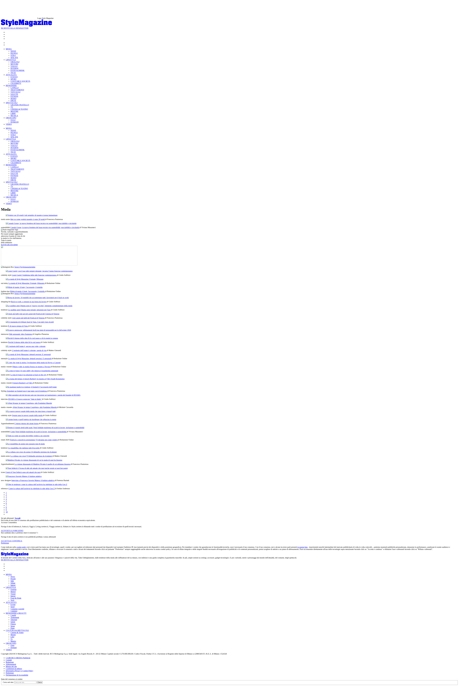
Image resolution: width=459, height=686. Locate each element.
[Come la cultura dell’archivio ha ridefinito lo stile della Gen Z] (36, 484)
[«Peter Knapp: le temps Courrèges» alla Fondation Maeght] (29, 403)
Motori (13, 592)
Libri (12, 637)
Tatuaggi (14, 620)
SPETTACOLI (11, 103)
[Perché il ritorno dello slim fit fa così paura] (32, 338)
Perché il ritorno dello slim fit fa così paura (24, 342)
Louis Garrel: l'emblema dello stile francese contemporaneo (34, 275)
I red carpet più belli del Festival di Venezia (28, 318)
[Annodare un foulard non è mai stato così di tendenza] (31, 387)
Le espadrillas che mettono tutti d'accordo (24, 448)
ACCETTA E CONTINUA (11, 541)
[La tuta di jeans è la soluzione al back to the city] (32, 371)
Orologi (13, 589)
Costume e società (17, 609)
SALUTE (14, 94)
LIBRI (13, 113)
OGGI (13, 120)
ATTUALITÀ (11, 75)
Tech (12, 600)
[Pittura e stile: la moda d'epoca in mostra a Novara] (33, 363)
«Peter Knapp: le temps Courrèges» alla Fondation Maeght (34, 407)
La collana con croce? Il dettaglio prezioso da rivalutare (31, 456)
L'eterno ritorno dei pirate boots (26, 424)
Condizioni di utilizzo (14, 669)
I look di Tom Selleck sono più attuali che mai (23, 472)
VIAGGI (14, 66)
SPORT (13, 79)
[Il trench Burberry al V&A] (35, 379)
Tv (12, 639)
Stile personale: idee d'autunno (21, 334)
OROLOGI (15, 62)
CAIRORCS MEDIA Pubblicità (18, 658)
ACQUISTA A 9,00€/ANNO (12, 531)
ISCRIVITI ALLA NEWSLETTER (14, 28)
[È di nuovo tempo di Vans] (30, 322)
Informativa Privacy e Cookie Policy (19, 671)
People (13, 579)
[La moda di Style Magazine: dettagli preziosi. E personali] (28, 354)
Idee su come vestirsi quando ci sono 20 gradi (27, 219)
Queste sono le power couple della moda (27, 415)
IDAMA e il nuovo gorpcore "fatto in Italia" (25, 399)
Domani (14, 648)
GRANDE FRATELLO (20, 105)
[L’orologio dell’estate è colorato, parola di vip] (25, 346)
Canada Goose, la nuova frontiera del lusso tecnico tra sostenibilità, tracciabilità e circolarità (44, 227)
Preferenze (5, 543)
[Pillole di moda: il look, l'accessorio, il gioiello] (24, 287)
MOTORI (14, 64)
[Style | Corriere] (26, 26)
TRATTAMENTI (17, 90)
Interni (13, 585)
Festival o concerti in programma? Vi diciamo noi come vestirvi (34, 440)
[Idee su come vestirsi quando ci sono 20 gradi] (31, 215)
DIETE (13, 101)
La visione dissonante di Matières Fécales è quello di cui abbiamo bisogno (42, 464)
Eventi (13, 605)
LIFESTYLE (11, 60)
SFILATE (14, 58)
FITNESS (14, 96)
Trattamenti (15, 617)
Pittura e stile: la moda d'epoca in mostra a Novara (31, 367)
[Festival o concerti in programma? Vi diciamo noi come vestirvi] (27, 436)
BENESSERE (11, 85)
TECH (13, 73)
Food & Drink (16, 598)
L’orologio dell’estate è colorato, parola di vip (29, 350)
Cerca (40, 682)
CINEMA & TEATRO (19, 109)
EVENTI (14, 77)
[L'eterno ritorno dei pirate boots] (31, 419)
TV (12, 107)
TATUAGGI (15, 92)
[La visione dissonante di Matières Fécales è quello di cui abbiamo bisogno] (34, 460)
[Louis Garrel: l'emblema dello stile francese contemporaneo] (39, 271)
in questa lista (302, 547)
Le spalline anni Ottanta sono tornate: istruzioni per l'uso (29, 310)
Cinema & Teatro (17, 633)
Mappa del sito (11, 666)
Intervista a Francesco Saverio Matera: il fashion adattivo (33, 480)
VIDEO (9, 124)
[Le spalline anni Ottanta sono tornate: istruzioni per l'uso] (39, 306)
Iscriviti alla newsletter (9, 245)
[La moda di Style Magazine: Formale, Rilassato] (24, 279)
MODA (9, 49)
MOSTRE (14, 111)
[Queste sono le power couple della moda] (30, 411)
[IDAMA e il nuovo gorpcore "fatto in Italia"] (43, 395)
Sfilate (13, 583)
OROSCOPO (11, 118)
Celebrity (14, 611)
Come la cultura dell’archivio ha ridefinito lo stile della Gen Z (31, 489)
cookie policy (21, 547)
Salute (13, 622)
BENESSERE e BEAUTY (16, 613)
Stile (12, 581)
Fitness (13, 624)
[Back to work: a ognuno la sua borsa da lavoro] (37, 298)
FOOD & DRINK (18, 70)
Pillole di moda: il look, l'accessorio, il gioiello (27, 291)
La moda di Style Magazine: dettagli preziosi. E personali (30, 359)
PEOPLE (14, 53)
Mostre (13, 635)
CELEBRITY (16, 83)
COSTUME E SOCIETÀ (20, 81)
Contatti (9, 660)
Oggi (12, 645)
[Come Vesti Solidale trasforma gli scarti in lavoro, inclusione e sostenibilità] (45, 428)
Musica (13, 641)
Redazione (10, 662)
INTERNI (14, 68)
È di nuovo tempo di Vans (18, 326)
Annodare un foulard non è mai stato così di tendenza (27, 391)
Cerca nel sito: (8, 682)
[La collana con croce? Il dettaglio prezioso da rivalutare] (31, 452)
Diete (13, 628)
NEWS (13, 51)
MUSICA (14, 116)
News (13, 577)
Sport (13, 607)
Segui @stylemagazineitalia (24, 267)
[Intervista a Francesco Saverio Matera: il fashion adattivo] (24, 476)
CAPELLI (15, 88)
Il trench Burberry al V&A (22, 383)
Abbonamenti (11, 664)
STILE (13, 55)
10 (7, 512)
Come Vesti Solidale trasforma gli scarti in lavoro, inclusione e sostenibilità (38, 432)
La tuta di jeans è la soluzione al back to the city (28, 375)
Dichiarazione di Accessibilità (17, 675)
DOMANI (15, 122)
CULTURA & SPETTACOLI (17, 630)
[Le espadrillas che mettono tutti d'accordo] (25, 444)
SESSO (13, 98)
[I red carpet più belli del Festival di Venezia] (32, 314)
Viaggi (13, 594)
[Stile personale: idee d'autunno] (38, 330)
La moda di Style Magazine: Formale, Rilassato (26, 283)
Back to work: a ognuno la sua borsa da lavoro (29, 302)
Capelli (13, 615)
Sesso (13, 626)
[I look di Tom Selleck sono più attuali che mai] (37, 468)
